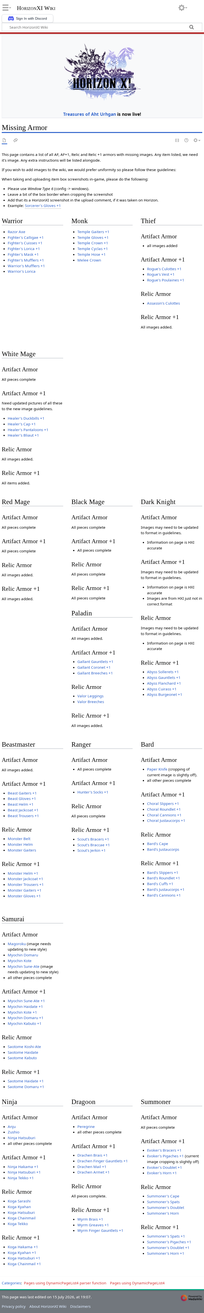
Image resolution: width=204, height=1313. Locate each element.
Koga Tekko (18, 1223)
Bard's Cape (157, 843)
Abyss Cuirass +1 (162, 688)
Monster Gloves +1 (24, 895)
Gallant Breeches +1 (95, 672)
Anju (12, 1126)
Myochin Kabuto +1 (25, 1023)
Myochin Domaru (23, 954)
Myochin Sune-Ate (24, 966)
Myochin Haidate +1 (25, 1006)
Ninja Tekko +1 (21, 1177)
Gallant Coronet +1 (94, 667)
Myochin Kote (20, 960)
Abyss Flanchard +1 (164, 683)
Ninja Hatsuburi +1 (24, 1172)
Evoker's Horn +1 (162, 1172)
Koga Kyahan (19, 1206)
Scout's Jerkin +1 (91, 850)
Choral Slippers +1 (163, 803)
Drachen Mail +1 (91, 1166)
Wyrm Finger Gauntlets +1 (100, 1230)
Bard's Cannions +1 (164, 895)
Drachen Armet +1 (93, 1172)
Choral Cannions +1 (164, 814)
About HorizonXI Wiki (47, 1306)
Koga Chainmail (22, 1217)
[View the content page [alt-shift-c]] (4, 140)
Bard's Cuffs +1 (160, 883)
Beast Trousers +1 (23, 815)
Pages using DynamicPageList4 (137, 1282)
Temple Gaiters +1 (93, 231)
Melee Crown (89, 260)
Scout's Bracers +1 (93, 839)
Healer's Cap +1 (22, 423)
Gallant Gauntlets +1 (95, 661)
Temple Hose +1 (91, 254)
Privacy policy (14, 1306)
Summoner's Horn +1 (165, 1253)
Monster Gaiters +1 (25, 890)
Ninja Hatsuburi (21, 1137)
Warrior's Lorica (22, 271)
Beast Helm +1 (21, 804)
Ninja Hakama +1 (23, 1166)
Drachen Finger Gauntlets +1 (102, 1160)
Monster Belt (19, 838)
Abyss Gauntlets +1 (164, 677)
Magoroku (17, 943)
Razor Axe (16, 231)
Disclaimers (80, 1306)
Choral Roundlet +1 (164, 809)
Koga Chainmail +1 (24, 1263)
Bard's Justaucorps (163, 849)
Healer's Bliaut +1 (23, 435)
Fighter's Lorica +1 (24, 248)
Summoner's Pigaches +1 (169, 1241)
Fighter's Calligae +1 (26, 237)
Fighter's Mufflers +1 (26, 260)
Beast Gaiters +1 (22, 792)
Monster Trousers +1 (26, 884)
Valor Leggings (90, 695)
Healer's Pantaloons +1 (28, 429)
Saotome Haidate (23, 1052)
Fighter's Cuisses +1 (25, 242)
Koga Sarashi (19, 1200)
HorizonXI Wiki (36, 8)
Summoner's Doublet (165, 1207)
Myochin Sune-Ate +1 (26, 1000)
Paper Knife (157, 769)
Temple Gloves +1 (93, 237)
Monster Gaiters (22, 850)
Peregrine (86, 1126)
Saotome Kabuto (22, 1057)
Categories (11, 1282)
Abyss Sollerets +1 (163, 671)
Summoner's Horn (163, 1213)
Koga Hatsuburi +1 (24, 1257)
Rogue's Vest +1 (161, 274)
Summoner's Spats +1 (166, 1236)
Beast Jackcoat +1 (23, 809)
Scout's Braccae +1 (93, 844)
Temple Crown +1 (92, 242)
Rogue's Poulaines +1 (165, 279)
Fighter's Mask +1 (23, 254)
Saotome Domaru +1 (26, 1086)
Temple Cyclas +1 (92, 248)
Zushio (13, 1131)
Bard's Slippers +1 (162, 872)
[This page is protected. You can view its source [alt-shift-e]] (177, 140)
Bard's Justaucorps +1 (166, 889)
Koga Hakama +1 (23, 1246)
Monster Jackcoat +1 (25, 878)
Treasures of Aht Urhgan (89, 114)
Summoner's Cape (163, 1195)
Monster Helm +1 (23, 873)
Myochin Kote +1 (22, 1012)
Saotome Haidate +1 (26, 1080)
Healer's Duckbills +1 (26, 418)
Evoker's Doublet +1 (164, 1167)
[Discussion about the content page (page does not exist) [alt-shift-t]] (15, 140)
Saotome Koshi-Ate (24, 1046)
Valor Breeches (90, 701)
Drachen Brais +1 (92, 1155)
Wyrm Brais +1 (90, 1219)
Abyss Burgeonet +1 (164, 694)
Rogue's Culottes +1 (164, 268)
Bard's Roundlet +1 (163, 877)
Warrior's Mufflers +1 (26, 265)
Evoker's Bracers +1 (164, 1150)
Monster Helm (20, 844)
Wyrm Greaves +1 (93, 1224)
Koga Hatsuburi (21, 1212)
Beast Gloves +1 (22, 798)
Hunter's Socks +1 (92, 791)
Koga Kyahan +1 (22, 1252)
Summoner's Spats (163, 1201)
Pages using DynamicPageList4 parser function (65, 1282)
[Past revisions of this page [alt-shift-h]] (186, 140)
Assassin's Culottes (163, 303)
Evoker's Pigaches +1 (165, 1155)
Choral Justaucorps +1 (166, 820)
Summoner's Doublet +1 (168, 1247)
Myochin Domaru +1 (26, 1017)
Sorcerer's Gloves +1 (43, 205)
